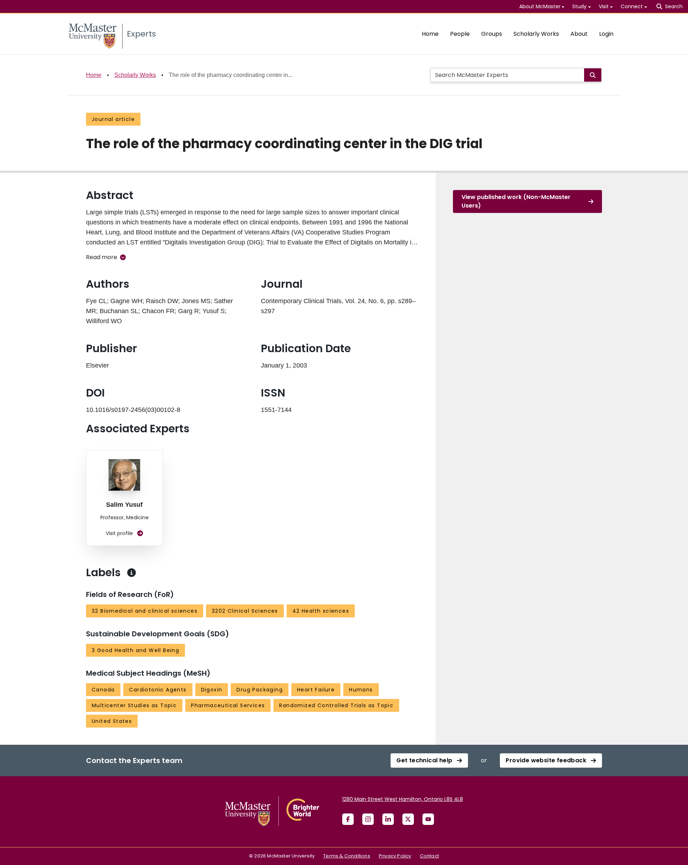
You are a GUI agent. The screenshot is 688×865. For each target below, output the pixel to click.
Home (430, 34)
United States (112, 721)
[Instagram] (368, 819)
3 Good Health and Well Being (135, 650)
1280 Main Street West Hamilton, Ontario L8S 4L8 (402, 799)
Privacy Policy (395, 855)
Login (606, 34)
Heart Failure (316, 689)
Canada (103, 689)
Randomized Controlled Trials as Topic (336, 705)
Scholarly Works (536, 34)
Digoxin (212, 689)
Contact (429, 855)
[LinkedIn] (388, 819)
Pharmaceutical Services (228, 705)
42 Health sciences (320, 610)
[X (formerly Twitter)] (408, 819)
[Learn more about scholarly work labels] (131, 572)
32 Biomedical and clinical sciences (144, 610)
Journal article (113, 119)
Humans (361, 689)
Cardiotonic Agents (157, 689)
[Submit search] (592, 75)
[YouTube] (428, 819)
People (460, 34)
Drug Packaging (259, 689)
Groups (491, 34)
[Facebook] (348, 819)
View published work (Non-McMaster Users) (516, 201)
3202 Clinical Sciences (245, 610)
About (579, 34)
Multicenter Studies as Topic (134, 705)
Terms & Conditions (346, 855)
